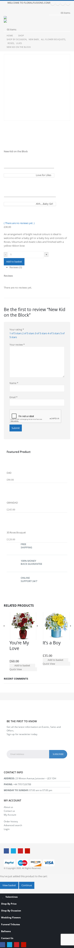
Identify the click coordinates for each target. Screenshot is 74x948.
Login (6, 829)
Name (13, 383)
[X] (58, 3)
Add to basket (14, 261)
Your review (17, 344)
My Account (10, 814)
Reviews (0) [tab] (15, 267)
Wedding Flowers (11, 917)
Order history (11, 821)
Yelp (27, 850)
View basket (9, 885)
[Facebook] (52, 3)
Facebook (6, 850)
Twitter (13, 850)
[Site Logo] (14, 18)
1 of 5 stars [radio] (15, 333)
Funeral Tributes (10, 924)
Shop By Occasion (11, 910)
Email (13, 397)
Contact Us (7, 938)
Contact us (9, 810)
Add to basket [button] (22, 665)
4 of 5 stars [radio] (54, 333)
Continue (26, 885)
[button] (6, 11)
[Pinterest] (63, 3)
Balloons (6, 931)
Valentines (12, 896)
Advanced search (13, 825)
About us (8, 807)
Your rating (16, 329)
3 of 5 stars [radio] (41, 333)
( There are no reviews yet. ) (19, 223)
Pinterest (20, 850)
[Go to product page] (37, 462)
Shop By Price (9, 903)
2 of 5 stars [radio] (28, 333)
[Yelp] (68, 3)
